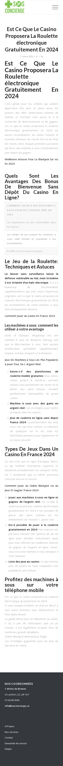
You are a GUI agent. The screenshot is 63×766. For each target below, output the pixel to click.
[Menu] (53, 7)
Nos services (11, 732)
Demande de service (16, 743)
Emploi (8, 748)
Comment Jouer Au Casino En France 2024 (30, 316)
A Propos (9, 726)
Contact (9, 737)
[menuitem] (53, 7)
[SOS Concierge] (26, 7)
